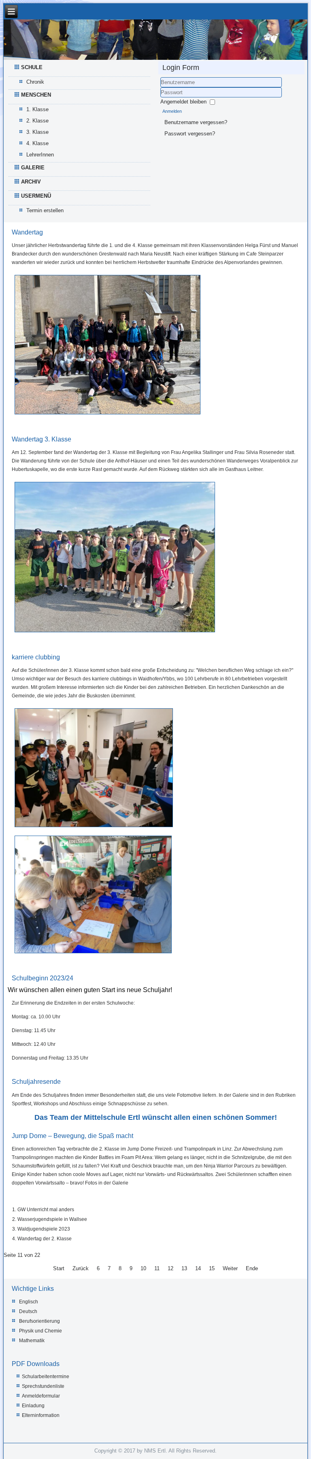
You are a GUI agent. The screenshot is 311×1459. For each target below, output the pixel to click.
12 (170, 1268)
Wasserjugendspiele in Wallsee (52, 1219)
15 (212, 1268)
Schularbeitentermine (45, 1376)
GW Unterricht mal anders (45, 1209)
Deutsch (28, 1311)
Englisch (28, 1302)
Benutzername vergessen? (195, 122)
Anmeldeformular (41, 1396)
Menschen (36, 95)
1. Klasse (37, 109)
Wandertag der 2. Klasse (44, 1239)
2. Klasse (37, 121)
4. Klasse (37, 143)
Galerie (33, 168)
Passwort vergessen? (189, 134)
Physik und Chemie (40, 1331)
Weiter (230, 1268)
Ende (252, 1268)
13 (184, 1268)
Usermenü (36, 196)
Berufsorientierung (39, 1321)
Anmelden (172, 111)
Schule (32, 67)
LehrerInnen (40, 155)
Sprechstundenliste (43, 1386)
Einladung (33, 1405)
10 (143, 1268)
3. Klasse (37, 132)
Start (58, 1268)
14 (198, 1268)
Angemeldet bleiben (183, 102)
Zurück (80, 1268)
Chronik (35, 82)
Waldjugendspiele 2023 (43, 1229)
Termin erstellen (45, 210)
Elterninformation (41, 1415)
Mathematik (32, 1340)
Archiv (31, 182)
